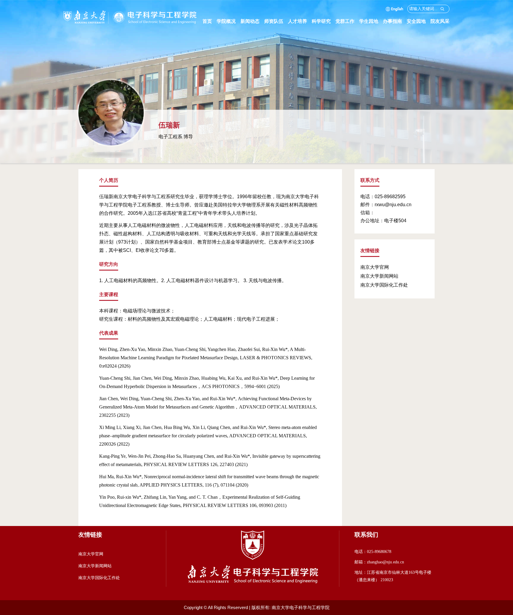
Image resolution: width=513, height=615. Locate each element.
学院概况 (228, 21)
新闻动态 (252, 21)
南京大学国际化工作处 (384, 284)
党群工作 (347, 21)
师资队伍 (276, 21)
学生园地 (371, 21)
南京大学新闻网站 (379, 276)
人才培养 (300, 21)
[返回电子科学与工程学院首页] (130, 12)
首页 (207, 21)
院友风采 (439, 21)
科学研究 (323, 21)
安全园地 (418, 21)
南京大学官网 (374, 267)
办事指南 (395, 21)
